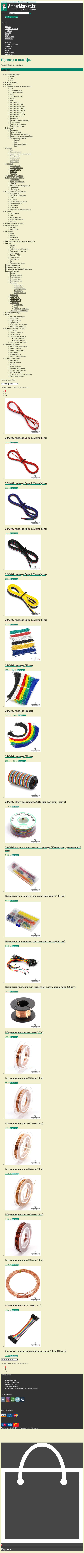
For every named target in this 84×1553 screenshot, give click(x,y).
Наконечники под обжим (19, 120)
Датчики (8, 148)
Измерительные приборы (14, 178)
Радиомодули (15, 257)
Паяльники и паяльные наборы (21, 136)
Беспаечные (14, 229)
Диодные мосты (16, 275)
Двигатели (9, 164)
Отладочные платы (12, 74)
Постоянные (18, 287)
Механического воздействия (20, 154)
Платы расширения (12, 265)
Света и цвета (15, 158)
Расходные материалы (18, 138)
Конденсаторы (15, 279)
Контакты (9, 39)
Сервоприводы (15, 170)
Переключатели (15, 354)
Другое (16, 146)
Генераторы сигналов (18, 251)
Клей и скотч (14, 205)
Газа (11, 150)
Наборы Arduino (11, 82)
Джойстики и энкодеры (18, 346)
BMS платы (14, 360)
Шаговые (13, 172)
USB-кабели (14, 213)
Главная (8, 27)
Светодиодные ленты (18, 336)
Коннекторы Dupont (17, 106)
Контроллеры (15, 334)
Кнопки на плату (16, 348)
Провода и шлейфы (12, 267)
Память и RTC (15, 255)
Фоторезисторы (20, 293)
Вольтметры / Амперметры (20, 186)
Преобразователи (16, 372)
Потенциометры (20, 289)
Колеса (12, 235)
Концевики (14, 352)
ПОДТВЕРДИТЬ (42, 1441)
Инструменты (15, 193)
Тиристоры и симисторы (19, 311)
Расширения (14, 259)
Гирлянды (13, 330)
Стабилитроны (15, 301)
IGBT (16, 307)
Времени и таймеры (17, 317)
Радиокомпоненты (12, 271)
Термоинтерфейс (16, 203)
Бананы (12, 100)
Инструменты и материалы (15, 191)
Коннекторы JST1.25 (17, 108)
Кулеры (12, 197)
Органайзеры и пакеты (18, 201)
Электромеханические (18, 326)
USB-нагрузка (15, 190)
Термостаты (14, 322)
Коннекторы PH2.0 (17, 112)
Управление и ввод (12, 344)
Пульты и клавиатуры (18, 356)
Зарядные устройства (17, 368)
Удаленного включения (18, 324)
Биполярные (18, 305)
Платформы (14, 237)
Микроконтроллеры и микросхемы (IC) (20, 241)
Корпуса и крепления (18, 195)
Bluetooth (13, 245)
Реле (7, 315)
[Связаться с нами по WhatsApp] (12, 1401)
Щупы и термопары (17, 182)
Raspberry (8, 84)
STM (11, 80)
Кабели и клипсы (16, 332)
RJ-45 (12, 94)
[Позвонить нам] (22, 1401)
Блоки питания (15, 366)
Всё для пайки (10, 128)
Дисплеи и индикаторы (14, 176)
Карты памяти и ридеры (14, 223)
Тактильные (14, 160)
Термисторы (18, 291)
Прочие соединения (17, 126)
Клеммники (14, 102)
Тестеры (13, 184)
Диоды (12, 273)
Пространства (15, 156)
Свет (11, 261)
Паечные (13, 227)
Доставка (8, 31)
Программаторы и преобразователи (18, 269)
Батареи (13, 364)
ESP (11, 78)
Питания (13, 221)
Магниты (13, 199)
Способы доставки (12, 1382)
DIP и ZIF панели (16, 92)
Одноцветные (19, 338)
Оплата (8, 33)
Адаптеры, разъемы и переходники (18, 86)
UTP (11, 215)
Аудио (12, 98)
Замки (12, 233)
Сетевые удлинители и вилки (21, 374)
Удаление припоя (20, 144)
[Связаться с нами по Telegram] (17, 1401)
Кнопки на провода (17, 350)
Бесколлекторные (16, 168)
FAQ (7, 35)
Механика (9, 231)
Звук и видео (14, 253)
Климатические (15, 152)
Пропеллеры (14, 239)
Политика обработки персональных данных (21, 1388)
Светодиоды (14, 297)
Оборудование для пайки (19, 134)
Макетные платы (11, 225)
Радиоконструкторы (12, 313)
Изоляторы (14, 130)
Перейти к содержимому (27, 2)
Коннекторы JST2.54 (17, 110)
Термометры (14, 188)
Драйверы (13, 174)
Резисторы (14, 283)
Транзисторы (14, 303)
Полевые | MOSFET (21, 309)
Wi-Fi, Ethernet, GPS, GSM (19, 249)
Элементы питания (12, 358)
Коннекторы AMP (16, 104)
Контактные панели (17, 116)
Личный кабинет (11, 29)
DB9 (11, 88)
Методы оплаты (11, 1384)
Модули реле (14, 319)
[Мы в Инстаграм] (8, 1401)
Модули (8, 243)
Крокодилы (14, 118)
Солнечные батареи (17, 376)
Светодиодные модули (18, 342)
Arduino (12, 76)
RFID (12, 247)
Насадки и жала (15, 132)
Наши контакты (11, 1380)
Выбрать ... (21, 670)
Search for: (4, 13)
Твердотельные (15, 320)
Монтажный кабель (17, 219)
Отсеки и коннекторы (18, 370)
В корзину (14, 442)
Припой (17, 140)
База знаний (9, 37)
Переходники (15, 122)
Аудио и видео (15, 217)
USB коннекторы (16, 96)
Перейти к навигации (9, 2)
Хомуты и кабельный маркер (20, 209)
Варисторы (18, 285)
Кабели (8, 211)
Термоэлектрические (17, 263)
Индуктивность (15, 277)
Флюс (16, 142)
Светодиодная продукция (14, 328)
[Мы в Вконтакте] (3, 1401)
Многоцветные (19, 340)
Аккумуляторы (15, 362)
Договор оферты (11, 1386)
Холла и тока (14, 162)
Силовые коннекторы (18, 124)
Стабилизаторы (15, 299)
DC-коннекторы (16, 90)
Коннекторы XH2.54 (17, 114)
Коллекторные (15, 166)
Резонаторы (14, 295)
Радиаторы (14, 207)
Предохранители (16, 281)
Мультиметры (15, 180)
